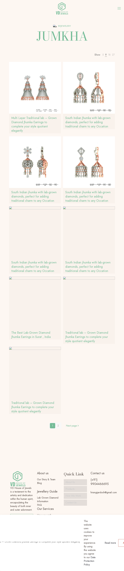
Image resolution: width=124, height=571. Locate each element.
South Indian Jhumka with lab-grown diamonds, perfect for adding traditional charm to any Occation (88, 122)
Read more (110, 543)
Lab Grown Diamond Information (47, 499)
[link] (103, 55)
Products (70, 489)
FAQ (39, 505)
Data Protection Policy (89, 561)
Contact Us (71, 502)
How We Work (73, 495)
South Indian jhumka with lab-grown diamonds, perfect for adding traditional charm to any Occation (34, 196)
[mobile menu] (119, 8)
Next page (71, 425)
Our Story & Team (46, 479)
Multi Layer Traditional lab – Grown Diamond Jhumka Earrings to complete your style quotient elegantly (34, 124)
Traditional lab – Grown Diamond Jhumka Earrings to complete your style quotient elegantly (86, 336)
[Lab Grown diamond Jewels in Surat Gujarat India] (62, 8)
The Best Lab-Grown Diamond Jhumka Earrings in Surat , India (31, 334)
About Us (70, 482)
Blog (39, 483)
